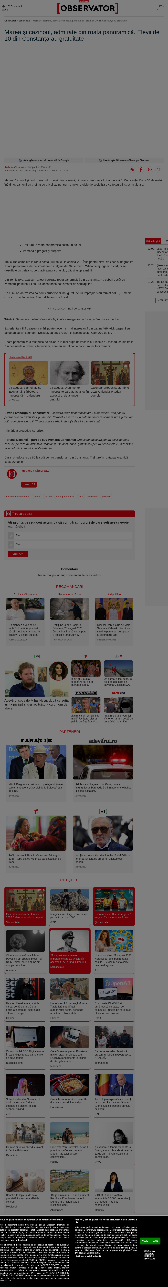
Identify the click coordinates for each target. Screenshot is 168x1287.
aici (22, 1265)
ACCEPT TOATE (150, 1241)
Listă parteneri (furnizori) (88, 1256)
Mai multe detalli (19, 1240)
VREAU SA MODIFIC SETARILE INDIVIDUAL (149, 1255)
